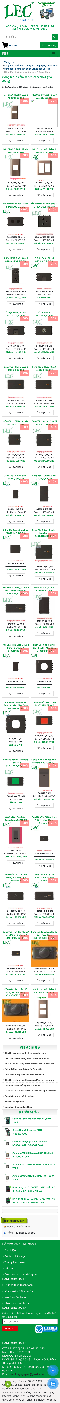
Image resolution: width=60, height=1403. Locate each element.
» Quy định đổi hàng (14, 1297)
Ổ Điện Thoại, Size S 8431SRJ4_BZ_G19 (16, 314)
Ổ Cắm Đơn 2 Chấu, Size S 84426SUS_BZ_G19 (16, 205)
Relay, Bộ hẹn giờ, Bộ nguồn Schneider (24, 1069)
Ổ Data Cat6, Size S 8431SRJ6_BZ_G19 (44, 259)
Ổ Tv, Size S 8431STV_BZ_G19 (44, 314)
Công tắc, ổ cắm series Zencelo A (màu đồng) (27, 72)
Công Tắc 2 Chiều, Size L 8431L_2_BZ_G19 (44, 477)
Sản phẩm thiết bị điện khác (18, 1107)
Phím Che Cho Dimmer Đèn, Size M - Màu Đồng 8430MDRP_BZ (44, 648)
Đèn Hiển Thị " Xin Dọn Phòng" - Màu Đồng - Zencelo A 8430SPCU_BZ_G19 (16, 877)
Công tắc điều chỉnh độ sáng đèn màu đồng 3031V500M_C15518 (15, 992)
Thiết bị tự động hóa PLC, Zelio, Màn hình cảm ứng (29, 1080)
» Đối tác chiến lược (14, 1256)
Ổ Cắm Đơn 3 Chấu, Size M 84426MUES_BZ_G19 (44, 205)
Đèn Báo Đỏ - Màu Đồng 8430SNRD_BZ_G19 (44, 704)
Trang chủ (9, 62)
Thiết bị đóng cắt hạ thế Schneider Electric (25, 1053)
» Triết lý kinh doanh (14, 1262)
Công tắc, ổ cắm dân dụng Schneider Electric (27, 68)
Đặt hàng (18, 141)
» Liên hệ (7, 1268)
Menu (5, 53)
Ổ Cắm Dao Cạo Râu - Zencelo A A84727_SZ (16, 818)
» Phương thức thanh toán (17, 1284)
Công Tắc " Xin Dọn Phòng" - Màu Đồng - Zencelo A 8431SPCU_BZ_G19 (16, 935)
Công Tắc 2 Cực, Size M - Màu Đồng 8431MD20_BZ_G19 (44, 533)
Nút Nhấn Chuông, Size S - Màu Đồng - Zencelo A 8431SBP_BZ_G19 (16, 590)
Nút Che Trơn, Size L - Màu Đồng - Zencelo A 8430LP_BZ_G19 (16, 648)
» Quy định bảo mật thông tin (19, 1274)
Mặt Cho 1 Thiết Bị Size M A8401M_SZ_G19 (15, 151)
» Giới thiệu (9, 1250)
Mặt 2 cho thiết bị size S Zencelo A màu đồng (44, 991)
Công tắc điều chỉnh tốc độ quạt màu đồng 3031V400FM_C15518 (44, 935)
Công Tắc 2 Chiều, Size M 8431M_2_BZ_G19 (44, 423)
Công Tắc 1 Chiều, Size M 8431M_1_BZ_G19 (15, 423)
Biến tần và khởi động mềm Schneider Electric (27, 1058)
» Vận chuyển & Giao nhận (17, 1291)
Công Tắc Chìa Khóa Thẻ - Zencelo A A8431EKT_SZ (44, 761)
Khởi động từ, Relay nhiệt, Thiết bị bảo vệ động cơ (29, 1064)
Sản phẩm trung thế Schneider (19, 1096)
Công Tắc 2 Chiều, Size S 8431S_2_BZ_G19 (44, 368)
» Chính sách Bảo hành (15, 1303)
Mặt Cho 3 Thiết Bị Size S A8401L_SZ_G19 (44, 96)
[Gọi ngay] (8, 1384)
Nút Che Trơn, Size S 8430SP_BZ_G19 (44, 589)
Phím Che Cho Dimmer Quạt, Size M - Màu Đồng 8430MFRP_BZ (16, 705)
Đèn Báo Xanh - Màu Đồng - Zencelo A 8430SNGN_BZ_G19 (15, 762)
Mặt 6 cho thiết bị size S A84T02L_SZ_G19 (44, 151)
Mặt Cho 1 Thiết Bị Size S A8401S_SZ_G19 (16, 96)
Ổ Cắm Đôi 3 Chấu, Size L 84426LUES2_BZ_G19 (15, 259)
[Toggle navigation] (53, 54)
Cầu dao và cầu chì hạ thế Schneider (22, 1085)
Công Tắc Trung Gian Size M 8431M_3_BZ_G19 (15, 531)
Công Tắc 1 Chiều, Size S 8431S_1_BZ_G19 (16, 368)
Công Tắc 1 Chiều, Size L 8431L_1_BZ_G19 (16, 477)
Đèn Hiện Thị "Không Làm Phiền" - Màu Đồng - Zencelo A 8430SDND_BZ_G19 (44, 820)
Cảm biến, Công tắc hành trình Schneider (24, 1074)
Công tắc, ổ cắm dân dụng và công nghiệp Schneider (30, 1091)
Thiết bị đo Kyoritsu (14, 1101)
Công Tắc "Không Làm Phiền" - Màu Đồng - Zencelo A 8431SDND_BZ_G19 (44, 877)
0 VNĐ (13, 45)
